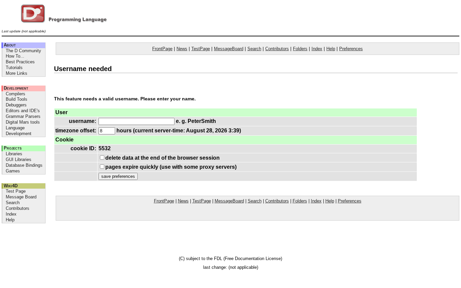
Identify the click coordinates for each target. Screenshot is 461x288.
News (182, 48)
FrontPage (162, 48)
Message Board (21, 196)
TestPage (200, 48)
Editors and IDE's (23, 110)
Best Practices (20, 61)
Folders (300, 48)
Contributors (17, 208)
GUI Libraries (18, 159)
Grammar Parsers (23, 116)
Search (13, 202)
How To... (15, 56)
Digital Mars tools (23, 122)
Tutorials (14, 67)
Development (16, 88)
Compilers (15, 93)
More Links (16, 73)
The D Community (23, 50)
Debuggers (16, 104)
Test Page (16, 191)
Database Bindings (24, 165)
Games (13, 170)
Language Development (18, 130)
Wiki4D (11, 185)
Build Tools (16, 99)
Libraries (14, 153)
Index (11, 214)
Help (10, 219)
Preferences (351, 48)
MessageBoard (228, 48)
